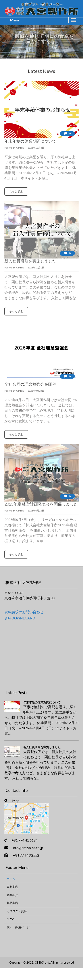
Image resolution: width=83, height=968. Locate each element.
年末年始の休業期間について (42, 702)
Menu (14, 20)
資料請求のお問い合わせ (23, 612)
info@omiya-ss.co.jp (27, 847)
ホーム (11, 879)
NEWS (11, 919)
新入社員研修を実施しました (42, 747)
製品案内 (12, 903)
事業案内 (12, 887)
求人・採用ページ (18, 927)
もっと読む (16, 191)
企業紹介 (12, 895)
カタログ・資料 (17, 911)
